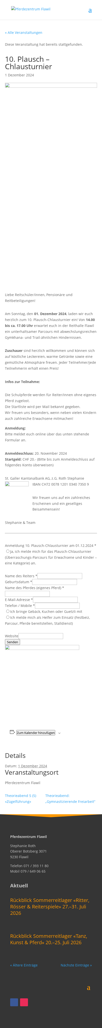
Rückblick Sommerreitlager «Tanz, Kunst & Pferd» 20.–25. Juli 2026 (48, 939)
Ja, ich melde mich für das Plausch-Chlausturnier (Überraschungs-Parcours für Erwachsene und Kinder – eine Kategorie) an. (51, 557)
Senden (12, 642)
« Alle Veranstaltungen (23, 32)
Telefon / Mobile (20, 605)
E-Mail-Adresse (19, 599)
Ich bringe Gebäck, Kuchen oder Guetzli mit (46, 611)
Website (11, 636)
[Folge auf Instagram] (24, 1002)
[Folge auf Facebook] (14, 1002)
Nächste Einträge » (76, 965)
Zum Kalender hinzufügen (36, 732)
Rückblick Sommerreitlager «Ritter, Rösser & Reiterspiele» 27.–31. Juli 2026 (49, 906)
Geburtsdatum (18, 581)
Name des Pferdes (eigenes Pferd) (34, 587)
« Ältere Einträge (24, 965)
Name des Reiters (21, 576)
